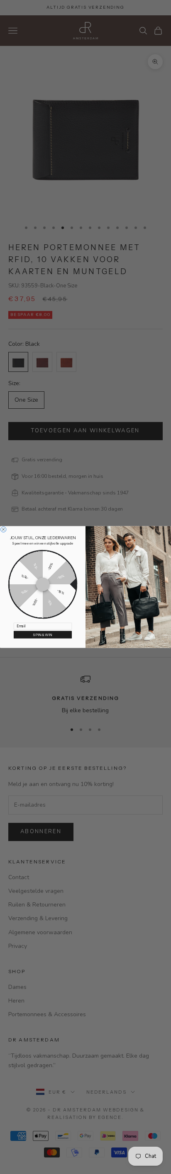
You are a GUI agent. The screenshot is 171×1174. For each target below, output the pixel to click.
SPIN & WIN (42, 635)
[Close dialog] (3, 529)
